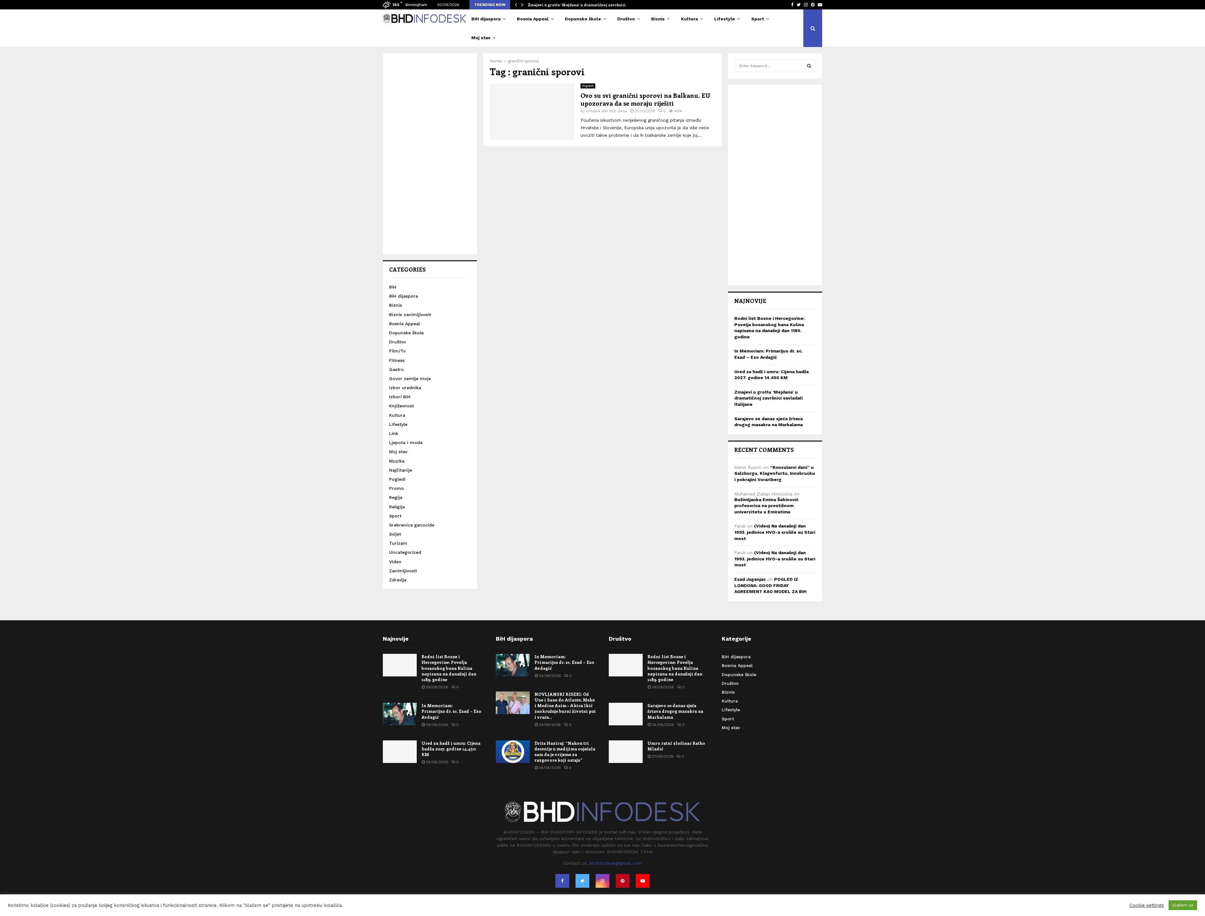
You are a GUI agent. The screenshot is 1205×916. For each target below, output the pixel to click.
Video (395, 561)
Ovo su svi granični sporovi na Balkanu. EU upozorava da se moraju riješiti (645, 99)
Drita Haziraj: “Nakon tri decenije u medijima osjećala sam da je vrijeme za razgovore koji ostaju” (564, 751)
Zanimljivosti (403, 570)
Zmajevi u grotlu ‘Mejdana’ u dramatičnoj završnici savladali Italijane (768, 398)
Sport (757, 18)
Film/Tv (397, 350)
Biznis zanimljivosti (410, 314)
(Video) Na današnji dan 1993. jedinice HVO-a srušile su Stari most (774, 532)
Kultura (689, 18)
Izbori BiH (399, 396)
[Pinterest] (622, 881)
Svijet (395, 534)
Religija (397, 506)
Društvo (626, 18)
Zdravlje (397, 579)
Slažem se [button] (1182, 905)
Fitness (396, 360)
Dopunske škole (583, 18)
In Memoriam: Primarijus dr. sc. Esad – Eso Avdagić (451, 711)
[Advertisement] (430, 154)
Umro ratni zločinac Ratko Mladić (676, 746)
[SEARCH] (809, 66)
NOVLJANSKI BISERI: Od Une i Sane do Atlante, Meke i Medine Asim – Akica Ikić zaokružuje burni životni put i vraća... (565, 705)
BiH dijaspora (486, 18)
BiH (392, 286)
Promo (396, 488)
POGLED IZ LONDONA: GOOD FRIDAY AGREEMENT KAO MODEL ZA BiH (770, 585)
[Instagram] (602, 881)
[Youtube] (643, 881)
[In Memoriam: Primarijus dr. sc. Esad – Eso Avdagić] (400, 714)
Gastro (396, 369)
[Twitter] (582, 881)
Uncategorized (405, 552)
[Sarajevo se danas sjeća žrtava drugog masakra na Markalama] (626, 714)
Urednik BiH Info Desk (606, 111)
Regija (395, 497)
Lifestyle (724, 18)
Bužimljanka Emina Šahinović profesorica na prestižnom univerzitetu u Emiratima (766, 505)
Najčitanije (400, 470)
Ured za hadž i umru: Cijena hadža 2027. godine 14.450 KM (450, 748)
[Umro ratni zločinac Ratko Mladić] (626, 751)
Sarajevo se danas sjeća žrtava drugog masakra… (574, 4)
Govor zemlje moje (410, 378)
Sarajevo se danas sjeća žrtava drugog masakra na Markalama (675, 711)
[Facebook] (562, 881)
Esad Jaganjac (750, 579)
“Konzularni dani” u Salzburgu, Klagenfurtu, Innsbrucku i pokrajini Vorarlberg (774, 473)
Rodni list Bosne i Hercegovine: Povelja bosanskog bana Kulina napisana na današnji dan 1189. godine (448, 668)
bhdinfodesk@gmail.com (615, 863)
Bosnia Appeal (533, 18)
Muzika (396, 460)
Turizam (398, 543)
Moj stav (480, 37)
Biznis (658, 18)
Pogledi (588, 85)
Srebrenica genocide (411, 524)
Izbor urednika (405, 387)
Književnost (401, 405)
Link (393, 433)
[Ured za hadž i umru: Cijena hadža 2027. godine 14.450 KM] (400, 751)
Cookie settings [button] (1146, 905)
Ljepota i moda (405, 442)
